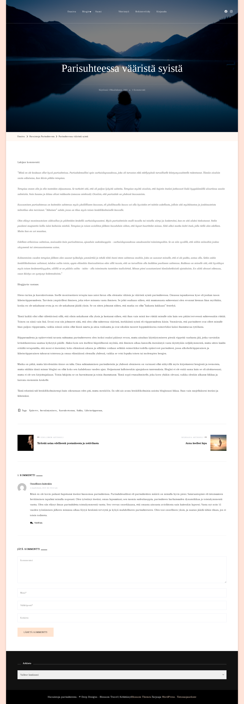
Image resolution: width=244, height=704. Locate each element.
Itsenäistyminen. (48, 410)
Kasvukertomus (67, 410)
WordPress (168, 696)
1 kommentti (138, 90)
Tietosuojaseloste (186, 696)
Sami (98, 11)
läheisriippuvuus (93, 410)
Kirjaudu (162, 11)
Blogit (85, 11)
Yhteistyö (124, 11)
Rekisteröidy (143, 11)
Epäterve (33, 410)
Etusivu (72, 11)
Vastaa (38, 523)
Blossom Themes (141, 696)
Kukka (80, 410)
